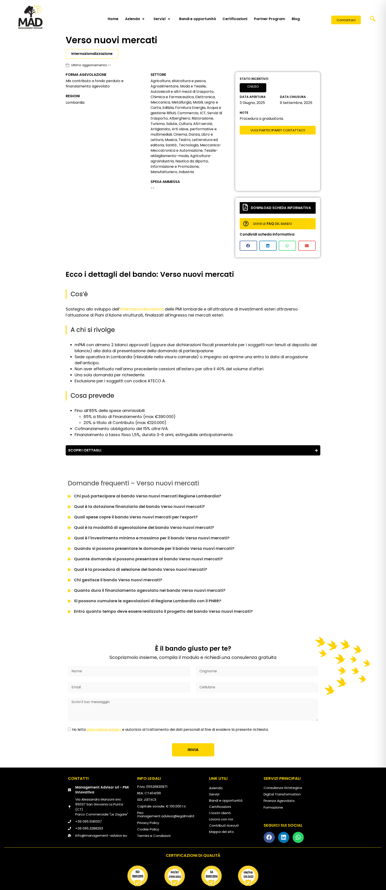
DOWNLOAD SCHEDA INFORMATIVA (281, 207)
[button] (372, 20)
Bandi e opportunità (197, 18)
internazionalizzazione (142, 309)
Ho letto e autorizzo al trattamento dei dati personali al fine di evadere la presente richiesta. (170, 729)
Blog (296, 18)
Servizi (159, 18)
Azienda (132, 18)
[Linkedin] (283, 837)
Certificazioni (234, 18)
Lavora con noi (221, 819)
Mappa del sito (221, 831)
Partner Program (269, 18)
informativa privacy (104, 729)
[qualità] (193, 876)
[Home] (30, 16)
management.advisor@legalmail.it (166, 816)
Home (113, 18)
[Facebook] (269, 837)
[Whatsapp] (298, 837)
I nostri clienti (220, 813)
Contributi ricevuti (224, 825)
